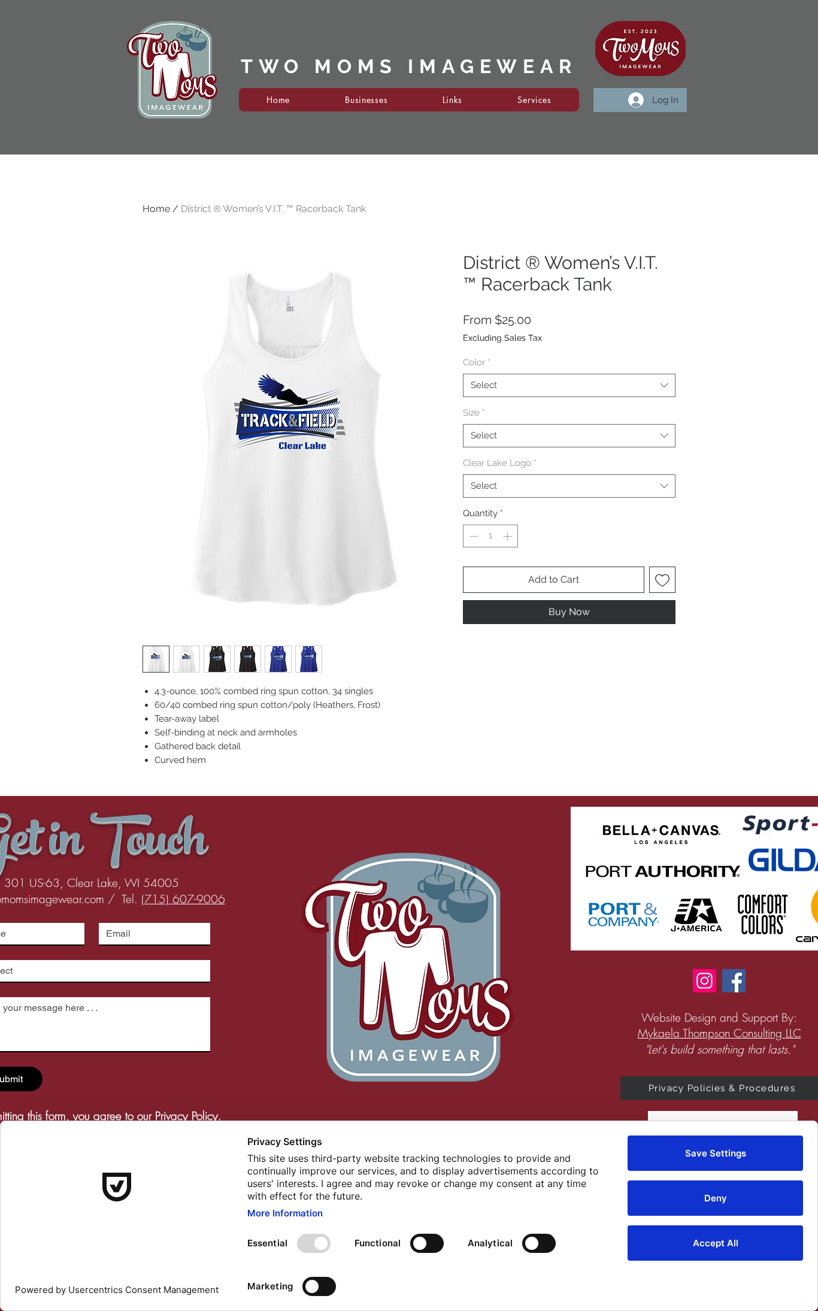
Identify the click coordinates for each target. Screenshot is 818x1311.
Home (156, 208)
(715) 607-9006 (183, 899)
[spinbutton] (491, 536)
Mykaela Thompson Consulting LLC (719, 1033)
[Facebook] (734, 980)
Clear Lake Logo (500, 463)
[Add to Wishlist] (662, 580)
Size (474, 412)
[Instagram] (704, 980)
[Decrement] (473, 536)
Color (476, 362)
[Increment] (509, 536)
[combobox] (569, 385)
